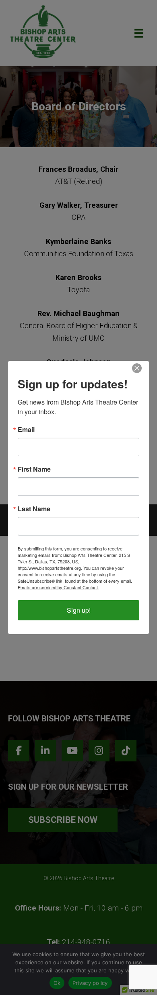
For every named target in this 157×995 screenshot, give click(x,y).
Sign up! (79, 610)
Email (26, 429)
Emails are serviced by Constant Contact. (58, 587)
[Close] (137, 368)
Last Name (34, 509)
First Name (34, 469)
